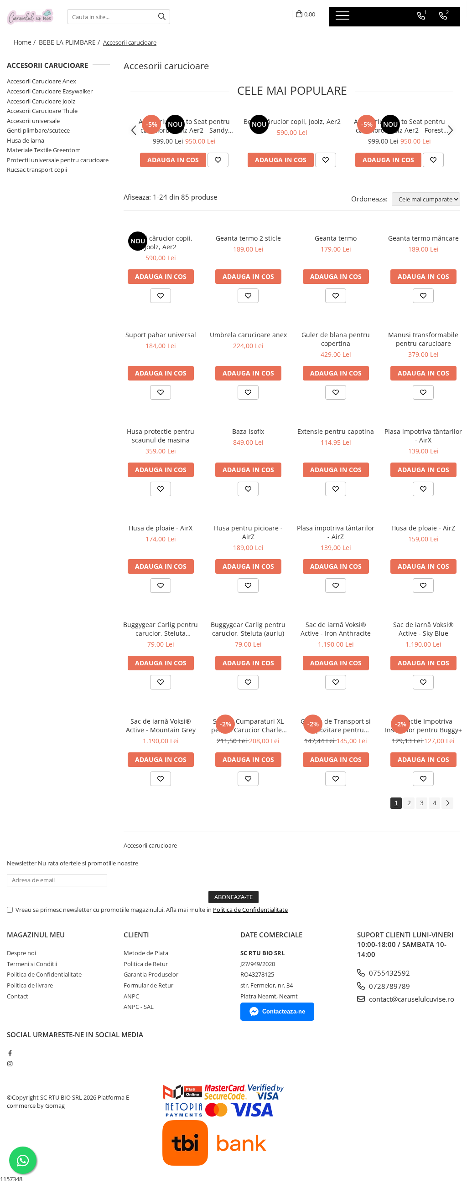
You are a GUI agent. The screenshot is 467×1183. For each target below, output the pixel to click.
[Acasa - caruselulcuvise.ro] (30, 17)
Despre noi (21, 953)
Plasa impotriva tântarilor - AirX (423, 435)
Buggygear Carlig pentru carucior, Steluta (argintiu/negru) (160, 629)
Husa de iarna (25, 140)
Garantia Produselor (151, 974)
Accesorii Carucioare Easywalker (50, 91)
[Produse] (344, 18)
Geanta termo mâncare (423, 238)
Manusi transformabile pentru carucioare (423, 339)
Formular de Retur (148, 985)
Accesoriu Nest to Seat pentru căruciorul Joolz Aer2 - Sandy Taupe (184, 125)
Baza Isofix (248, 431)
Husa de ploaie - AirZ (423, 528)
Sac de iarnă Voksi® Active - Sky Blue (423, 629)
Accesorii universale (33, 121)
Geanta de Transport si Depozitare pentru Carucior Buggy (336, 725)
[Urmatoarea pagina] (447, 803)
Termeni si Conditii (32, 964)
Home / (25, 42)
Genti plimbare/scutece (38, 130)
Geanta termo (336, 238)
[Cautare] (162, 16)
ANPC (131, 996)
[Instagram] (10, 1064)
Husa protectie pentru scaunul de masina (160, 435)
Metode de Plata (146, 953)
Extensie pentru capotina (335, 431)
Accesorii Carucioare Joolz (41, 101)
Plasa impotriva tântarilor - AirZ (335, 532)
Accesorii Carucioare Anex (41, 81)
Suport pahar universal (160, 334)
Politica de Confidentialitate (250, 909)
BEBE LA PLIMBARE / (70, 42)
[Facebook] (10, 1053)
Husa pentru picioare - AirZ (248, 532)
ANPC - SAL (139, 1007)
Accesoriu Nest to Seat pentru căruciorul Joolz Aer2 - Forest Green (399, 125)
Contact (17, 996)
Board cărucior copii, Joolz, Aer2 (292, 121)
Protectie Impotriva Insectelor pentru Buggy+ (423, 725)
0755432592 (388, 972)
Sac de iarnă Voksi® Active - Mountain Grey (161, 725)
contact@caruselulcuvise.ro (410, 998)
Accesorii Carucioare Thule (42, 111)
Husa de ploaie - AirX (160, 528)
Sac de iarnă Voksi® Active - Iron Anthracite (336, 629)
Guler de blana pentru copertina (335, 339)
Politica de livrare (30, 985)
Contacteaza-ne (283, 1011)
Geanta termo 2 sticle (248, 238)
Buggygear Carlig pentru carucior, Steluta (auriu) (248, 629)
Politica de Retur (146, 964)
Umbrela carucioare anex (248, 334)
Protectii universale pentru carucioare (58, 160)
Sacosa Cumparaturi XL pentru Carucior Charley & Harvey (248, 725)
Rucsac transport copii (37, 169)
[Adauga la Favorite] (218, 160)
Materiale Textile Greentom (44, 150)
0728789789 (388, 986)
